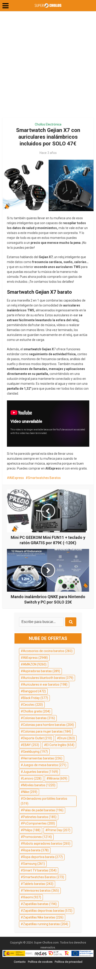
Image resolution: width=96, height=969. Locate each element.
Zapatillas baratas (40, 904)
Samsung (34, 863)
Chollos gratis (36, 711)
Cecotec (33, 704)
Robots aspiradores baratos (46, 843)
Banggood (34, 691)
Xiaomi (32, 897)
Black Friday (35, 698)
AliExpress (16, 478)
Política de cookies (40, 961)
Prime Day (59, 830)
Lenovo (32, 778)
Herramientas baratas (42, 758)
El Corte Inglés (60, 745)
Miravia (58, 778)
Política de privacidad (68, 961)
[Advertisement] (48, 66)
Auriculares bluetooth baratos (48, 678)
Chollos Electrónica (48, 124)
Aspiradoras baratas (41, 671)
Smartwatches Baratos (44, 478)
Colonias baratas (39, 718)
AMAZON (34, 664)
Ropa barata (36, 850)
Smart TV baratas (39, 870)
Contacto (20, 961)
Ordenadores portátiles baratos (44, 801)
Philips (31, 830)
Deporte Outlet (37, 738)
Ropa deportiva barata (43, 857)
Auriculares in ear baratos (45, 684)
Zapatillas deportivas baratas (47, 910)
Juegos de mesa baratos (44, 765)
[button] (5, 5)
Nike (30, 792)
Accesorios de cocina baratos (48, 651)
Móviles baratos (39, 785)
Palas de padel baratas (43, 810)
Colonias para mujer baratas (47, 731)
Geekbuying (35, 751)
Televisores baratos (41, 890)
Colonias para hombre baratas (48, 725)
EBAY (31, 745)
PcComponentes (39, 823)
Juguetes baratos (40, 772)
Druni (67, 738)
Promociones (37, 837)
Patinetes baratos (39, 817)
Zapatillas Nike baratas (43, 917)
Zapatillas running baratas (45, 924)
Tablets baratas (38, 884)
